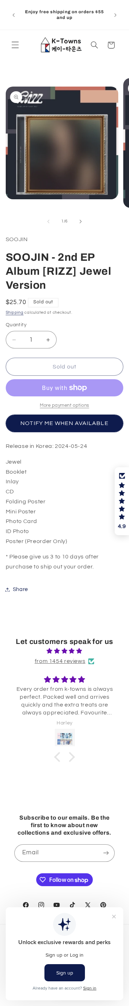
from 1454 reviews (60, 661)
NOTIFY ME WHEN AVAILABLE (64, 423)
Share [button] (20, 589)
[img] (65, 651)
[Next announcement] (115, 15)
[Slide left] (48, 221)
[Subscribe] (106, 853)
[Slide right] (81, 221)
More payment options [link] (64, 405)
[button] (15, 45)
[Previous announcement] (14, 15)
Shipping (15, 312)
